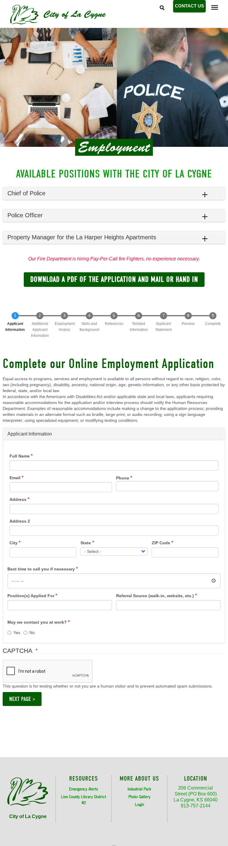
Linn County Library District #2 (83, 799)
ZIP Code (161, 542)
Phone (122, 478)
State (85, 542)
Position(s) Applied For (30, 595)
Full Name (20, 456)
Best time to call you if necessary (41, 569)
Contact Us (189, 5)
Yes (16, 632)
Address (18, 499)
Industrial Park (139, 789)
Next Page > (22, 699)
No (32, 632)
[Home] (73, 14)
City (14, 542)
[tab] (114, 193)
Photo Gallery (140, 796)
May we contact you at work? (37, 622)
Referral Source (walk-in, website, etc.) (155, 595)
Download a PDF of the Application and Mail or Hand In (114, 279)
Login (139, 804)
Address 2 (20, 521)
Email (15, 477)
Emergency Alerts (83, 789)
